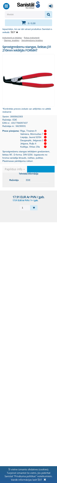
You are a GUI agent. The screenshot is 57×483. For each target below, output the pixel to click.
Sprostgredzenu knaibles (32, 40)
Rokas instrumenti (31, 38)
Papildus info (14, 169)
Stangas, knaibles (11, 40)
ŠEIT (13, 32)
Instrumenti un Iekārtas (12, 38)
